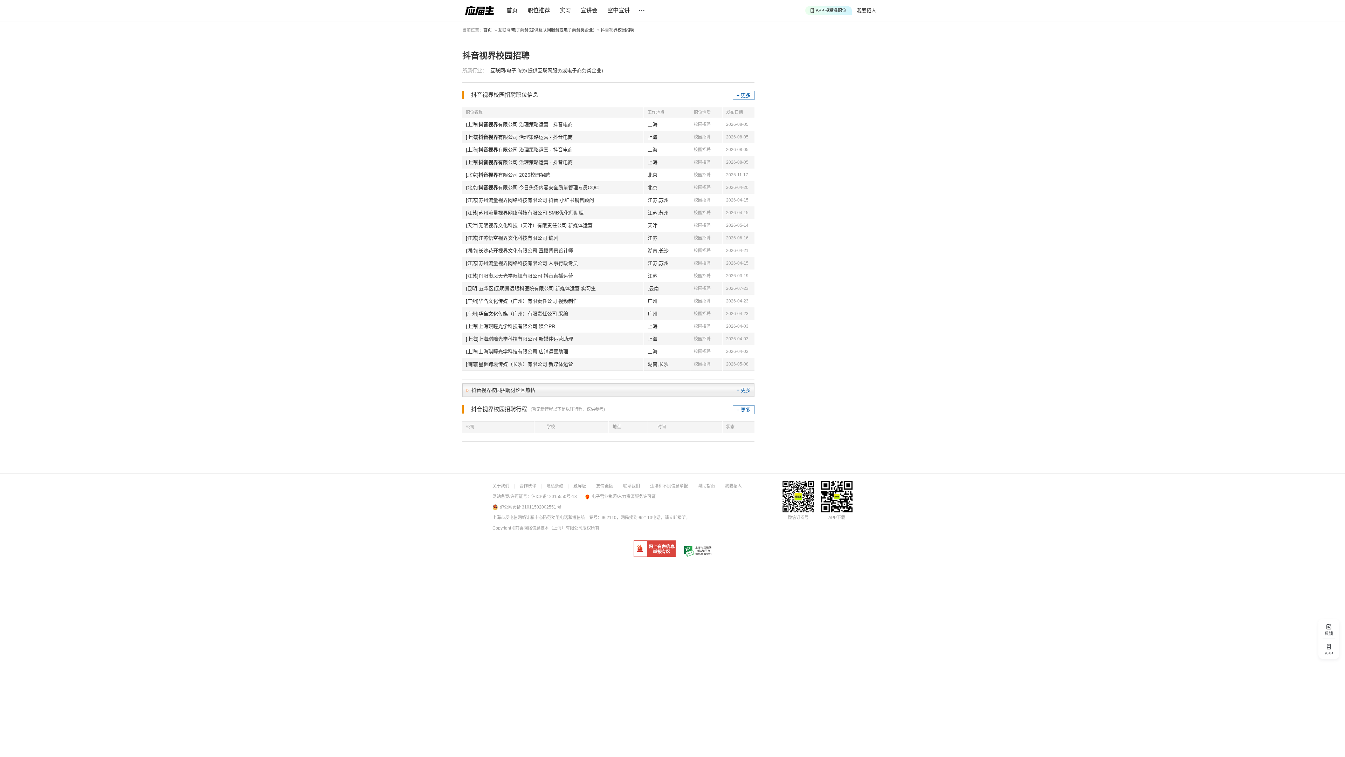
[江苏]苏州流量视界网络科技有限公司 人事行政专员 (522, 263)
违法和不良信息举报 (669, 486)
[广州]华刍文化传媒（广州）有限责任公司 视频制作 (522, 301)
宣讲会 (589, 10)
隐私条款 (554, 486)
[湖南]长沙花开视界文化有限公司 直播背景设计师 (519, 250)
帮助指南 (706, 486)
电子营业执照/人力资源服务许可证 (624, 496)
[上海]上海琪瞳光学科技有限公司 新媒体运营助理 (519, 339)
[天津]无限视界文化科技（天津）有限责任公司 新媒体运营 (529, 225)
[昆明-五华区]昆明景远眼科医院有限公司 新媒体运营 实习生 (531, 288)
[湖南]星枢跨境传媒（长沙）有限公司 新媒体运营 (519, 364)
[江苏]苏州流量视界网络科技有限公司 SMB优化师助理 (525, 213)
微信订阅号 (798, 517)
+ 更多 (744, 95)
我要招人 (866, 10)
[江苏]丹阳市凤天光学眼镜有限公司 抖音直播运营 (519, 276)
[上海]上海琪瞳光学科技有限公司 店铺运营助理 (517, 351)
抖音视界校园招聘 (617, 30)
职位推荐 (538, 10)
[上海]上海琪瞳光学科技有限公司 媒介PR (510, 326)
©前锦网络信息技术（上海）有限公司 (547, 528)
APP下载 (836, 517)
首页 (512, 10)
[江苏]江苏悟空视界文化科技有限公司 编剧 (512, 238)
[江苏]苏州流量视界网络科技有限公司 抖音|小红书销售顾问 (530, 200)
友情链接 (604, 486)
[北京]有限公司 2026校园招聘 (508, 175)
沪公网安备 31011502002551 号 (530, 507)
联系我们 (631, 486)
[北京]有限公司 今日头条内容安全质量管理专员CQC (532, 187)
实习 (565, 10)
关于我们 (500, 486)
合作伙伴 (527, 486)
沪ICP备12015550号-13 (554, 496)
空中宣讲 (618, 10)
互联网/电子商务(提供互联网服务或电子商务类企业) (546, 30)
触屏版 (579, 486)
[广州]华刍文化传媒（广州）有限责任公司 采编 (517, 313)
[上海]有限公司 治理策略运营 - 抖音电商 (519, 124)
